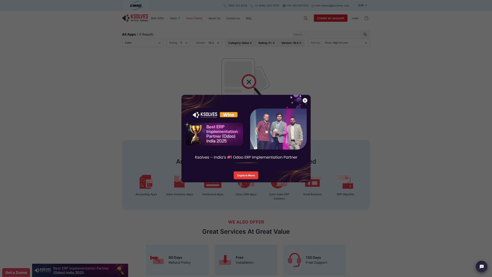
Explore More (246, 175)
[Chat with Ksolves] (481, 266)
